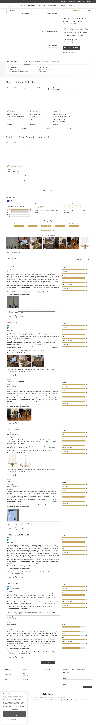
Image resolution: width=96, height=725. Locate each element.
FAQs (5, 679)
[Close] (25, 693)
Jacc (8, 325)
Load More (48, 662)
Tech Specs (46, 61)
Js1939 (9, 586)
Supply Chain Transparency (54, 699)
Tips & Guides (41, 5)
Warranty (6, 683)
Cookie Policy (15, 709)
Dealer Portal (26, 669)
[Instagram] (40, 669)
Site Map (25, 679)
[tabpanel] (48, 430)
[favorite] (25, 89)
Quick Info (27, 61)
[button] (64, 207)
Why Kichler (61, 5)
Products (23, 5)
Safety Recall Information (26, 674)
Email (64, 678)
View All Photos (53, 46)
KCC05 (9, 537)
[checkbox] (64, 42)
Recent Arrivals (71, 5)
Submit (87, 687)
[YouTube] (55, 669)
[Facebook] (43, 669)
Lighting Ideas (31, 5)
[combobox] (88, 6)
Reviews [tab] (44, 190)
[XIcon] (46, 669)
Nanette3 (9, 269)
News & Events (8, 674)
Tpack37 (9, 627)
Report (21, 316)
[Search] (88, 6)
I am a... (65, 684)
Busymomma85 (11, 484)
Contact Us (7, 669)
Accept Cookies (14, 712)
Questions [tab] (51, 190)
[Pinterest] (52, 669)
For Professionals (51, 5)
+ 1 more (22, 166)
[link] (43, 207)
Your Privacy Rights (83, 699)
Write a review (87, 10)
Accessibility (74, 699)
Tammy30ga (10, 432)
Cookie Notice (66, 699)
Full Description (36, 61)
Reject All (14, 715)
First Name (66, 672)
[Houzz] (49, 669)
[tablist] (48, 190)
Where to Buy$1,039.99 (71, 48)
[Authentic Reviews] (10, 201)
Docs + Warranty (55, 61)
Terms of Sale (33, 699)
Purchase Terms (42, 699)
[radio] (64, 42)
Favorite (67, 52)
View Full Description (77, 35)
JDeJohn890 (10, 384)
